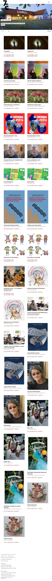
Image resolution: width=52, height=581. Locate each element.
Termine (49, 31)
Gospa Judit (7, 461)
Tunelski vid (30, 51)
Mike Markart (7, 425)
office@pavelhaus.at (5, 568)
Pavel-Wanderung (8, 182)
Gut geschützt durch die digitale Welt (13, 160)
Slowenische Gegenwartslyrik (11, 225)
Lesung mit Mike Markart (33, 391)
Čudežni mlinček (8, 538)
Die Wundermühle (32, 505)
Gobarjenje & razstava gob (34, 104)
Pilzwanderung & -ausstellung (11, 104)
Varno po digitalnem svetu (34, 160)
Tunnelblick (7, 51)
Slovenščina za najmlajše (33, 257)
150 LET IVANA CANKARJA (34, 80)
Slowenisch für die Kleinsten (11, 257)
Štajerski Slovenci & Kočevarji (11, 322)
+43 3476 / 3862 (8, 566)
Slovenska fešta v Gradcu (33, 135)
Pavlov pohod (30, 182)
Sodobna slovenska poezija (34, 225)
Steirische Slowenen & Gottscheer (36, 288)
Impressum (3, 578)
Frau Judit (30, 427)
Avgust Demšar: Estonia (33, 353)
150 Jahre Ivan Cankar (9, 80)
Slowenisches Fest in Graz (10, 135)
